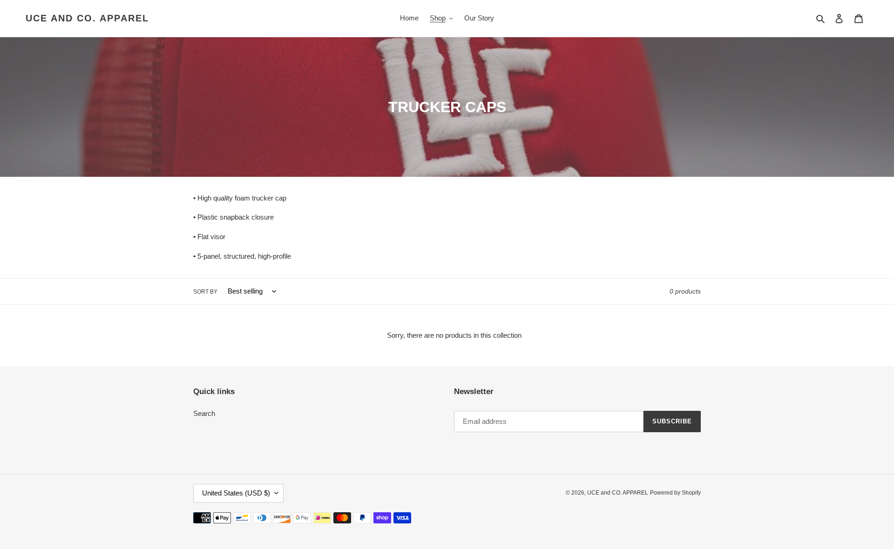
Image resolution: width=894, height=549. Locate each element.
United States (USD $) (236, 493)
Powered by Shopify (675, 492)
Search (204, 413)
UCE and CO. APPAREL (87, 18)
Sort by (205, 291)
